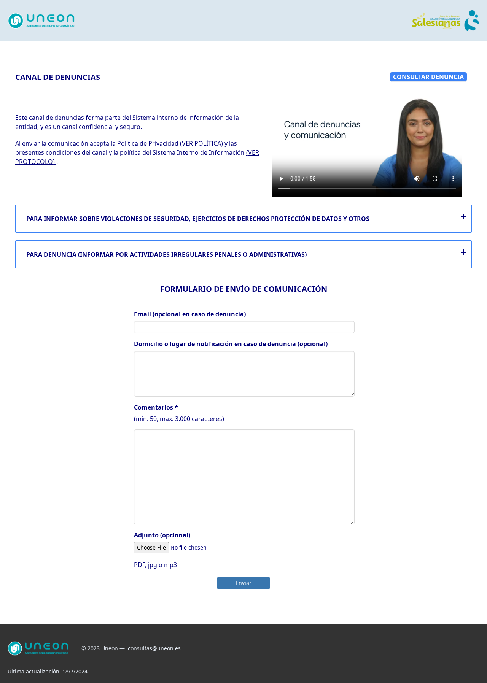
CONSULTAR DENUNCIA (428, 77)
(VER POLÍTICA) (202, 143)
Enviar (243, 582)
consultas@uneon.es (154, 648)
